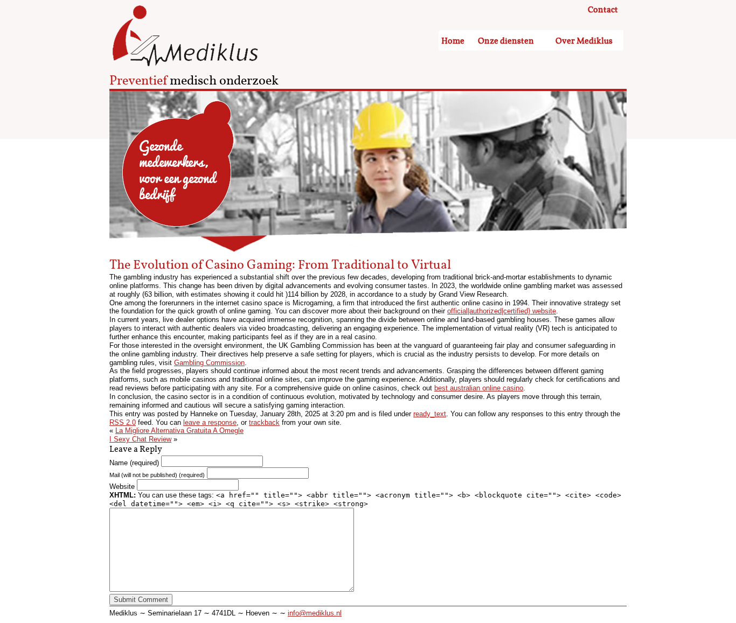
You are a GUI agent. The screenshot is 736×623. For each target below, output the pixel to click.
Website (122, 486)
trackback (264, 422)
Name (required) (134, 463)
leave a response (210, 422)
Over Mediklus (584, 41)
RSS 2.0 (122, 422)
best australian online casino (478, 388)
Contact (603, 10)
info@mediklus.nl (315, 613)
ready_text (429, 414)
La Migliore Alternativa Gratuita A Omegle (179, 430)
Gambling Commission (209, 363)
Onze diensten (506, 41)
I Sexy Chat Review (140, 439)
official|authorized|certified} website (501, 311)
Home (452, 41)
